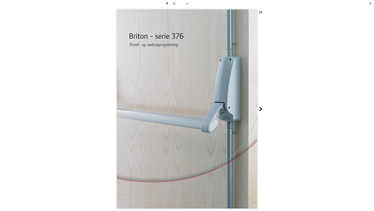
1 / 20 (187, 3)
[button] (166, 3)
